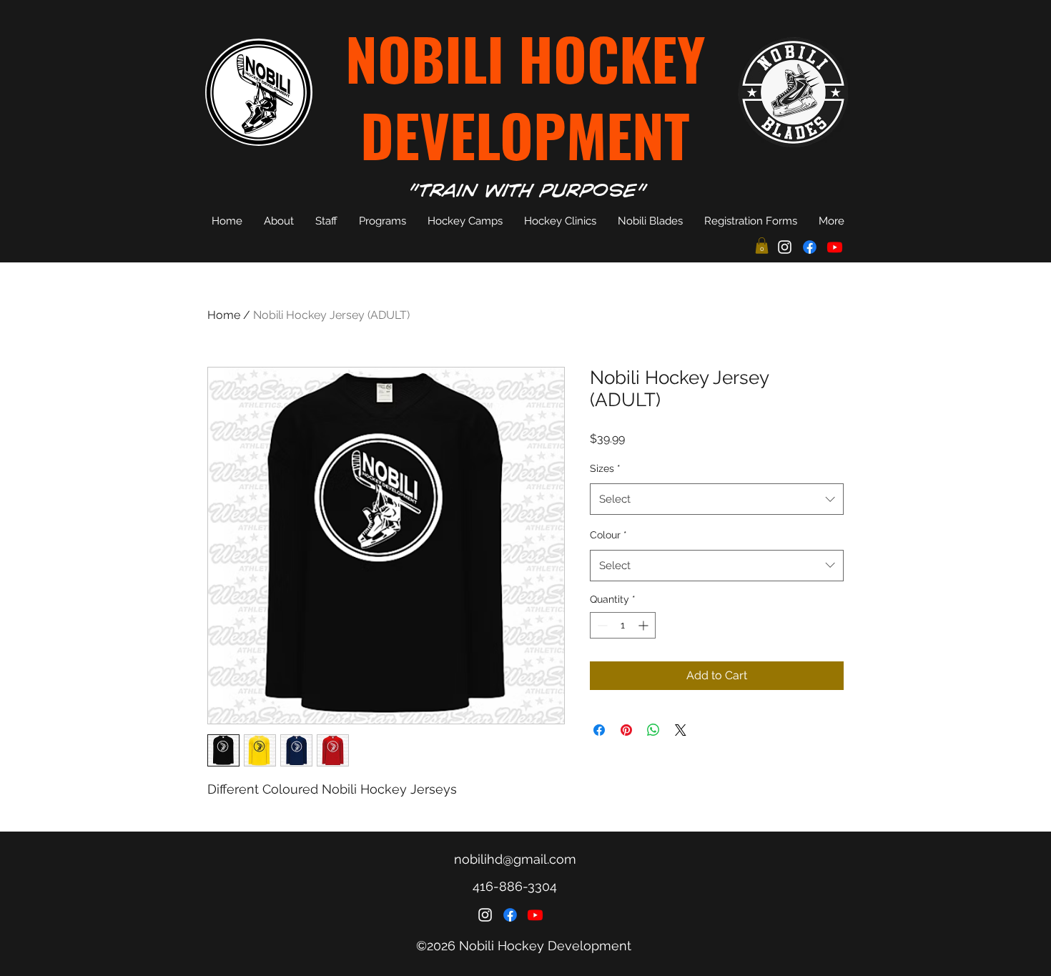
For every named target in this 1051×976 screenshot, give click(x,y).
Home (223, 315)
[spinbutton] (623, 625)
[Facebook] (810, 247)
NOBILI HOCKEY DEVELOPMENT (525, 96)
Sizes (605, 468)
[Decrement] (601, 625)
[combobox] (717, 499)
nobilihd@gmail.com (515, 859)
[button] (762, 245)
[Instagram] (785, 247)
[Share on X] (680, 730)
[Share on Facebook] (599, 730)
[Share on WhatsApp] (653, 730)
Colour (608, 535)
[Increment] (644, 625)
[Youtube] (835, 247)
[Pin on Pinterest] (626, 730)
